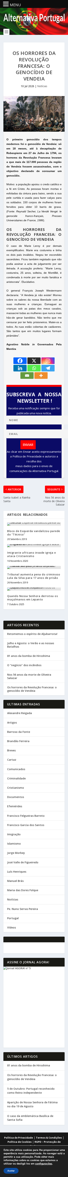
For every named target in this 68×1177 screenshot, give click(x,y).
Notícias (42, 86)
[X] (34, 360)
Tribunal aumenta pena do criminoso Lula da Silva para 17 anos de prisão (33, 576)
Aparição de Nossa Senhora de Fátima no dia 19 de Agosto (32, 1104)
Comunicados (16, 769)
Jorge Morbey (16, 853)
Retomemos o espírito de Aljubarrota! (32, 634)
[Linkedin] (20, 368)
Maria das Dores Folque (22, 890)
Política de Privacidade (18, 1137)
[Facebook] (20, 360)
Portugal (13, 918)
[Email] (27, 375)
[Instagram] (48, 360)
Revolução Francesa (36, 157)
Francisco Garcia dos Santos (25, 825)
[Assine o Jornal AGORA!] (34, 1007)
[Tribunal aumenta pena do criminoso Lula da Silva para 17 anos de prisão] (34, 567)
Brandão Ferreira (18, 741)
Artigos (12, 722)
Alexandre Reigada (19, 713)
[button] (6, 4)
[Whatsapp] (34, 368)
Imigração (14, 834)
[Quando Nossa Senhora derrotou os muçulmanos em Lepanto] (34, 589)
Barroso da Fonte (18, 732)
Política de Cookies (20, 1141)
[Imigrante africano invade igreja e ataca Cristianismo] (34, 545)
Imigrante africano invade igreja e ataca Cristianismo (31, 554)
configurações (43, 1163)
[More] (41, 375)
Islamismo (14, 843)
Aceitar (11, 1170)
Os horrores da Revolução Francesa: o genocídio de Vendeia (32, 688)
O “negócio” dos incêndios (24, 665)
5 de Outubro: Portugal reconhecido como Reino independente (31, 1090)
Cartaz (11, 759)
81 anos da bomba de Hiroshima (28, 656)
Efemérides (14, 806)
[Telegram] (48, 368)
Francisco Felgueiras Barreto (26, 815)
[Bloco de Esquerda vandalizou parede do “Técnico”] (34, 524)
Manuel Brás (15, 881)
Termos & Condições (49, 1137)
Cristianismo (15, 787)
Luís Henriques (16, 871)
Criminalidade (16, 778)
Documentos (15, 797)
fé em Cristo (17, 188)
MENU (15, 4)
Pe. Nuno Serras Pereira (22, 909)
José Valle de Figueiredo (22, 862)
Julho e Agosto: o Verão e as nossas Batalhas (30, 644)
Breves (11, 750)
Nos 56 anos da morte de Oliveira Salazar (29, 676)
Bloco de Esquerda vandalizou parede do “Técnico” (33, 532)
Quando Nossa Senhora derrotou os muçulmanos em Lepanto (32, 597)
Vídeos (11, 927)
